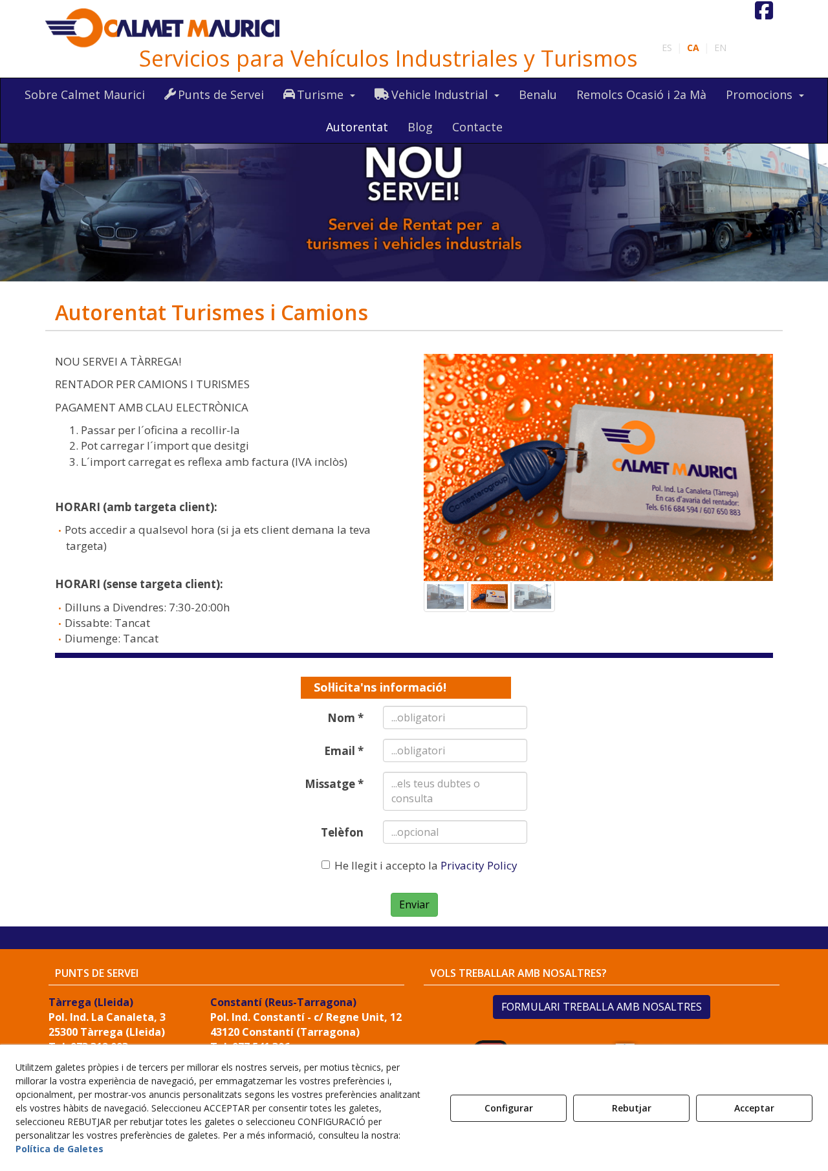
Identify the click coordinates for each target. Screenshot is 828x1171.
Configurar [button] (509, 1108)
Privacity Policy (479, 865)
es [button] (667, 47)
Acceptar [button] (754, 1108)
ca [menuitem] (693, 47)
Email (344, 750)
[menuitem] (694, 47)
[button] (163, 28)
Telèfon (342, 832)
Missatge (334, 783)
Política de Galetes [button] (60, 1149)
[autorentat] (414, 196)
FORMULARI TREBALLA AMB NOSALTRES (601, 1007)
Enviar (414, 904)
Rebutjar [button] (631, 1108)
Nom (345, 717)
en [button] (720, 47)
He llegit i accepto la (426, 865)
